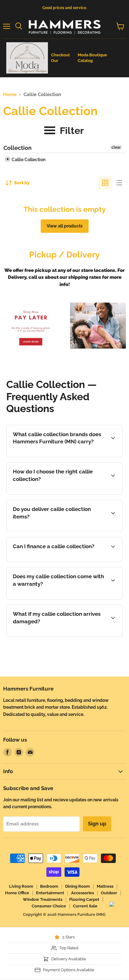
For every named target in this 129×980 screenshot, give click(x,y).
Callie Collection (28, 159)
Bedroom (49, 886)
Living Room (21, 886)
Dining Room (77, 886)
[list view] (119, 183)
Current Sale (85, 906)
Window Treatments (42, 899)
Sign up (97, 824)
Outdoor (109, 893)
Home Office (17, 893)
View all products (65, 225)
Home (10, 94)
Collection (17, 148)
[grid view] (105, 183)
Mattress (105, 886)
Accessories (82, 893)
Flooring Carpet (84, 899)
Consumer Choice (49, 906)
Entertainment (50, 893)
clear (116, 147)
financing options (57, 560)
